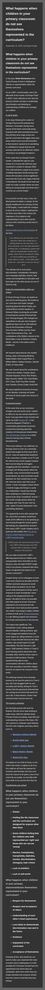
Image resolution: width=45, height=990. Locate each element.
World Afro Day (20, 757)
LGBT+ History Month (23, 746)
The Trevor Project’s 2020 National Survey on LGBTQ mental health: (21, 535)
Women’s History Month (24, 734)
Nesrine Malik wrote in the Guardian (20, 230)
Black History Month (23, 752)
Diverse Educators (31, 614)
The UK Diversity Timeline (16, 435)
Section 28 (23, 420)
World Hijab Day (21, 740)
